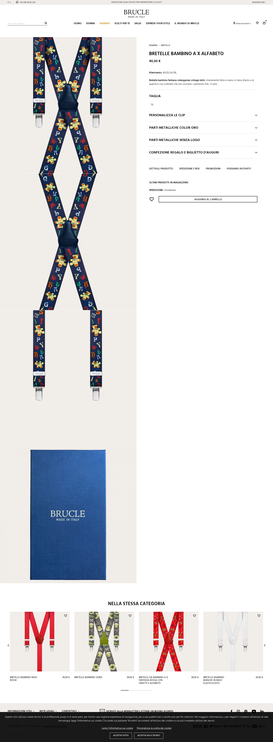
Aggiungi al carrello (208, 199)
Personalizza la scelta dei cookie (154, 728)
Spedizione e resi (189, 169)
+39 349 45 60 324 (27, 2)
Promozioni (213, 169)
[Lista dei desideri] (257, 23)
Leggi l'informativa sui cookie (117, 728)
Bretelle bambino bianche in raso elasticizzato (213, 680)
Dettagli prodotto (161, 169)
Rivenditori (258, 2)
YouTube (254, 711)
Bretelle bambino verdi (88, 677)
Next (264, 645)
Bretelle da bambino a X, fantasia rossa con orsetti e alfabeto (153, 680)
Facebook (231, 711)
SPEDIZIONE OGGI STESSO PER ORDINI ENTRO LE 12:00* (136, 2)
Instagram (238, 711)
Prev (8, 645)
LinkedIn (262, 711)
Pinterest (245, 711)
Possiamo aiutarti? (239, 169)
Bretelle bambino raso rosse (23, 679)
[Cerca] (46, 23)
